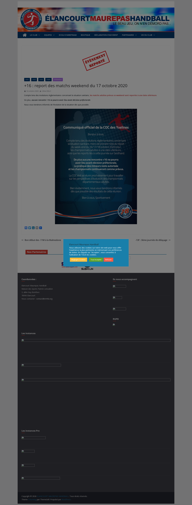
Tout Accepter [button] (96, 259)
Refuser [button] (108, 259)
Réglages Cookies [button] (78, 259)
